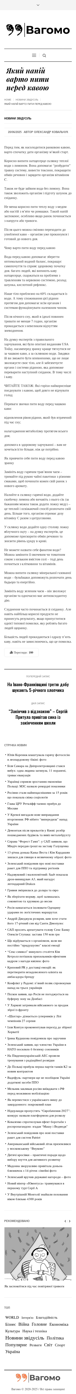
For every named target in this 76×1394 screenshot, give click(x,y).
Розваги (36, 1344)
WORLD (12, 1317)
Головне (39, 1324)
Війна (23, 1324)
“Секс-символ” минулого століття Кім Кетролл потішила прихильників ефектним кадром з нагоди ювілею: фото (36, 956)
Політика (55, 1338)
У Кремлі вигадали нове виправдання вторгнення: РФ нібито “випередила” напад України (37, 819)
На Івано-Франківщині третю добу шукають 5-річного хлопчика (38, 687)
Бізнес (10, 1324)
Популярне (16, 1344)
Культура (12, 1330)
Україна (12, 1351)
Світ (48, 1345)
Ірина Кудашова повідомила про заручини (36, 1038)
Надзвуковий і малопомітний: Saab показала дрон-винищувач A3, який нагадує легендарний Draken (37, 879)
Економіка (58, 1324)
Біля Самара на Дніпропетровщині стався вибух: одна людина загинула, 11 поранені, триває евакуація (36, 770)
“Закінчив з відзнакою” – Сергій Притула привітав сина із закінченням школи (38, 717)
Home (7, 99)
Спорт (60, 1344)
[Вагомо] (38, 30)
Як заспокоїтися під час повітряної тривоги (34, 1286)
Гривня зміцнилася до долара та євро (32, 890)
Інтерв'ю (27, 1318)
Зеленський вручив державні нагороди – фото (39, 1177)
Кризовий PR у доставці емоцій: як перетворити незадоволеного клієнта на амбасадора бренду (34, 972)
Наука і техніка (34, 1330)
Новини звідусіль (27, 99)
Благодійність (46, 1317)
